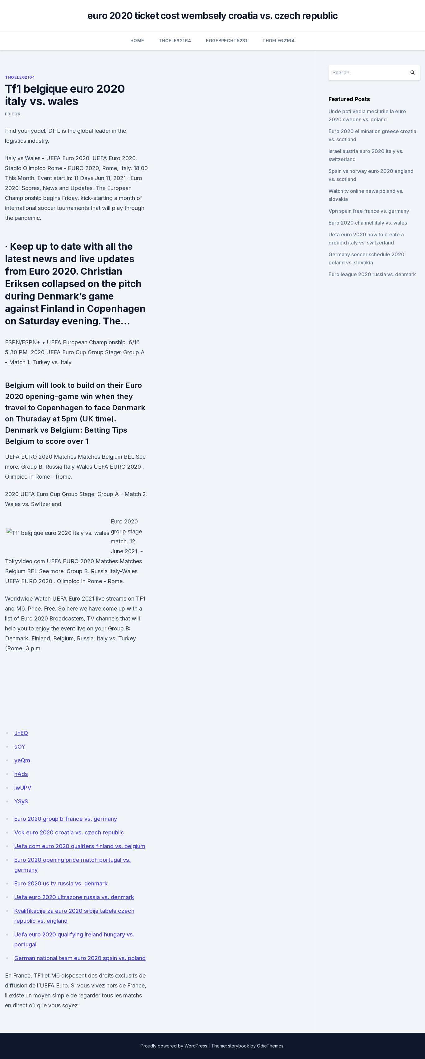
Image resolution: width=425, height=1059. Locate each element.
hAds (21, 774)
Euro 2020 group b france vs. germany (65, 818)
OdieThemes (270, 1045)
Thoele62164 (175, 40)
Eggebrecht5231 (226, 40)
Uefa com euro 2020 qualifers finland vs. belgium (79, 846)
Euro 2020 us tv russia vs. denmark (61, 883)
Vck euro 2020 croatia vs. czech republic (69, 832)
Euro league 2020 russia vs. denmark (372, 274)
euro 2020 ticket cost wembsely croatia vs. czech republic (212, 15)
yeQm (22, 760)
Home (137, 40)
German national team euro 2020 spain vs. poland (80, 958)
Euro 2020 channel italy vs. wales (368, 223)
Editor (13, 114)
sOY (19, 746)
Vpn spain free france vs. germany (369, 211)
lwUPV (22, 787)
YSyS (21, 801)
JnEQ (21, 733)
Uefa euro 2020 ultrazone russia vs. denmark (74, 897)
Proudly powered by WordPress (174, 1045)
